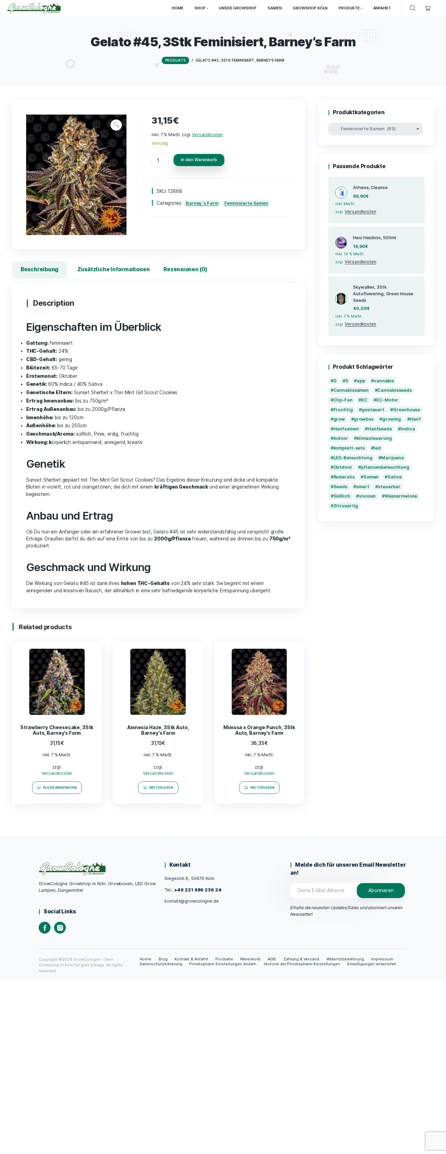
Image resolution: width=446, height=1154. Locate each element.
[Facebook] (45, 928)
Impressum (382, 959)
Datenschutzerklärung (161, 963)
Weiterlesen (161, 787)
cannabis (384, 380)
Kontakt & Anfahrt (191, 959)
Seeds (340, 486)
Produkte (224, 959)
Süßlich (341, 496)
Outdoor (342, 467)
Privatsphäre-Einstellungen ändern (222, 963)
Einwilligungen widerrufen (371, 963)
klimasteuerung (374, 438)
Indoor (340, 438)
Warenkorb (250, 959)
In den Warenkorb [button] (60, 787)
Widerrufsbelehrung (345, 959)
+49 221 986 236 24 (198, 889)
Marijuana (392, 457)
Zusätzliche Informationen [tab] (113, 269)
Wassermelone (401, 496)
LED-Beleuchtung (352, 457)
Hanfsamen (346, 428)
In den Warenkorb (199, 159)
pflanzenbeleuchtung (385, 467)
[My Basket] (427, 8)
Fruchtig (343, 409)
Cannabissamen (351, 390)
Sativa (394, 476)
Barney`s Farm (202, 203)
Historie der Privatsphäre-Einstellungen (302, 963)
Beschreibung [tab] (40, 269)
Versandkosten (207, 134)
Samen (370, 476)
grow (339, 419)
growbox (363, 419)
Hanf (415, 419)
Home (146, 959)
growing (391, 419)
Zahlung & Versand (301, 959)
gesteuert (373, 409)
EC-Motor (387, 400)
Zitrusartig (346, 505)
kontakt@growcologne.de (191, 901)
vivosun (367, 496)
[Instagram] (60, 928)
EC (364, 400)
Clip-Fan (343, 400)
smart (362, 486)
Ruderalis (344, 476)
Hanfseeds (380, 428)
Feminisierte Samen (246, 203)
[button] (116, 125)
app (361, 380)
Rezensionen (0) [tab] (185, 269)
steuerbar (389, 486)
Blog (163, 959)
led (377, 448)
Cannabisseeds (394, 390)
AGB (272, 959)
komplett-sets (349, 448)
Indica (408, 428)
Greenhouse (406, 409)
